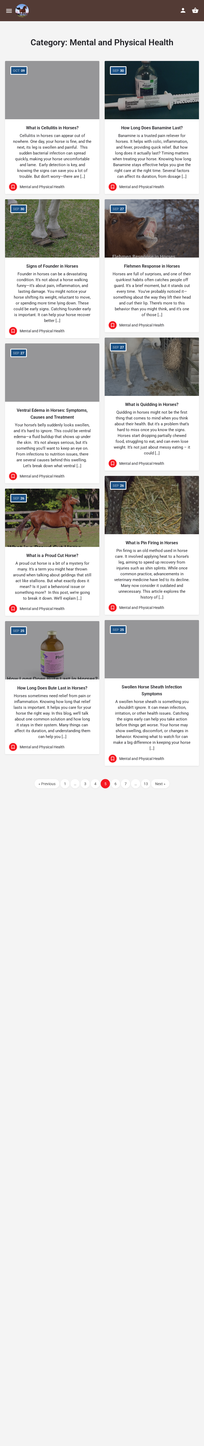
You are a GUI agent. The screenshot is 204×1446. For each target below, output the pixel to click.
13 (146, 784)
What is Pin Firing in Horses (152, 542)
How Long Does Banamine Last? (152, 127)
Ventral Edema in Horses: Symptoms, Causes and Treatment (52, 414)
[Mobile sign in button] (183, 10)
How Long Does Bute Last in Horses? (52, 688)
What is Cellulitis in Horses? (52, 127)
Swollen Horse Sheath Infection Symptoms (152, 690)
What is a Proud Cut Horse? (52, 555)
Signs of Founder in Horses (52, 266)
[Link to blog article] (52, 90)
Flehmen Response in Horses (152, 266)
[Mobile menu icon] (9, 11)
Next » (160, 784)
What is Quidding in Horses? (151, 404)
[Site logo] (22, 10)
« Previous (47, 784)
